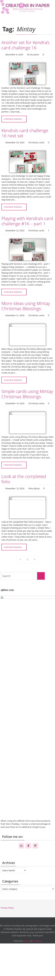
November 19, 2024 (14, 400)
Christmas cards (36, 141)
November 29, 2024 (14, 141)
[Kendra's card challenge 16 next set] (27, 160)
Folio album (34, 484)
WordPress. (37, 937)
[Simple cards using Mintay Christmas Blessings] (27, 419)
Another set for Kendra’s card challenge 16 (25, 45)
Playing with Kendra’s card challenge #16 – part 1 (27, 219)
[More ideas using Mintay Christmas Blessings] (27, 332)
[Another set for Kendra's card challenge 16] (27, 73)
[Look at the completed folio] (27, 504)
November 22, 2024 (14, 228)
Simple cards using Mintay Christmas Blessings (27, 391)
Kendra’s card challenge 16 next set (24, 132)
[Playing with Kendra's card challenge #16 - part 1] (27, 248)
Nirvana (26, 937)
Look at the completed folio (23, 475)
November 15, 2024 (14, 484)
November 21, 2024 (14, 313)
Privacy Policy (7, 903)
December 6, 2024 (14, 54)
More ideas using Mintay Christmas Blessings (25, 304)
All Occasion (33, 54)
